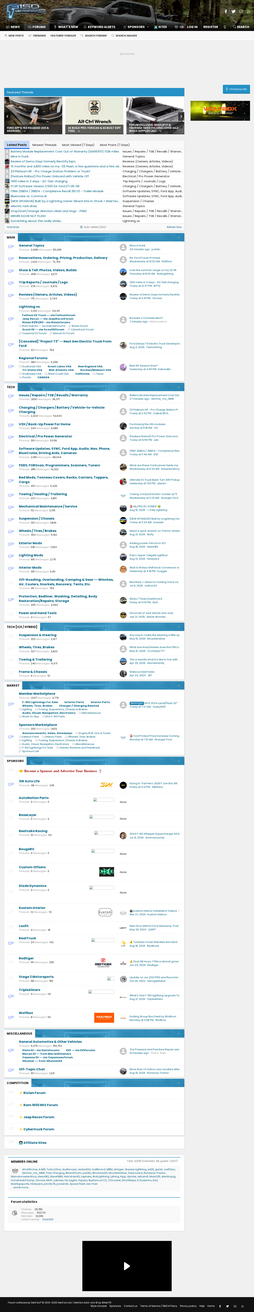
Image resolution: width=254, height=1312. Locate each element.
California (82, 374)
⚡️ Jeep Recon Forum (36, 1117)
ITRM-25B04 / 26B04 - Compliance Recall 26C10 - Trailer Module (171, 451)
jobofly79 (49, 1184)
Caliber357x (160, 413)
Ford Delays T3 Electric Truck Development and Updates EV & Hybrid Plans (177, 343)
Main (11, 237)
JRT (150, 675)
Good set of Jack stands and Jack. (152, 613)
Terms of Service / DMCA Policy (158, 1306)
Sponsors (15, 761)
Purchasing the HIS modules (147, 424)
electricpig (168, 1176)
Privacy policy (188, 1306)
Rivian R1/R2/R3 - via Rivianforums (46, 322)
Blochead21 (99, 1173)
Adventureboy (170, 469)
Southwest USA (31, 374)
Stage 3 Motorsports (36, 976)
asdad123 (84, 1169)
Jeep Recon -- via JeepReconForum (47, 319)
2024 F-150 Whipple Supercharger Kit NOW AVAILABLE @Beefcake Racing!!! (177, 834)
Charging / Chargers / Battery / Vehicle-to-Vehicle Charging (62, 409)
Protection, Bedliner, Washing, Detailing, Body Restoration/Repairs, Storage (58, 598)
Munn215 (154, 1176)
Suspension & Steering (38, 635)
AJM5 (42, 1169)
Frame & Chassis (33, 672)
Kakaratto (164, 369)
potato (156, 249)
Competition (18, 1083)
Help (202, 1306)
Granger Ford (169, 498)
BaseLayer (28, 815)
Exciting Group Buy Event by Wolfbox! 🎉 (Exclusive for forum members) (175, 1016)
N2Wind (167, 261)
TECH (11, 387)
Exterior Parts (74, 702)
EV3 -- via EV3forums (80, 1050)
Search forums (96, 36)
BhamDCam (73, 1173)
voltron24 (151, 586)
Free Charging (55, 1173)
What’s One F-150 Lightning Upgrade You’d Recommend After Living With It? (177, 995)
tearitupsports (20, 1184)
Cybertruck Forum (82, 329)
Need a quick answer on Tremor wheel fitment (159, 531)
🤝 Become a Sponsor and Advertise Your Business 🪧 (60, 771)
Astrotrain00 (72, 1176)
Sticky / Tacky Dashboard (146, 599)
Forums (39, 27)
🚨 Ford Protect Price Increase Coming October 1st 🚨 (164, 736)
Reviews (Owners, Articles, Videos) (48, 294)
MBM (110, 1169)
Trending (39, 36)
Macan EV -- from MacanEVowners (46, 1054)
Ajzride (131, 1176)
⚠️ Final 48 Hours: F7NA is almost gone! (154, 961)
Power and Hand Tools (38, 613)
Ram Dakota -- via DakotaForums (43, 326)
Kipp (123, 1176)
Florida (26, 377)
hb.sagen (71, 1180)
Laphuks (86, 1176)
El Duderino (144, 1180)
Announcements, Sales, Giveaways (47, 733)
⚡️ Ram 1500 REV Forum (38, 1105)
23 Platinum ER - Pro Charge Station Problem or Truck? (164, 410)
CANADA (43, 377)
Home (211, 1306)
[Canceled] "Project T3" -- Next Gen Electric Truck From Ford (65, 343)
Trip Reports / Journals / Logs (43, 282)
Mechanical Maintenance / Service (48, 506)
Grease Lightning (135, 1169)
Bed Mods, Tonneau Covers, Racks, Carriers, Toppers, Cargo (64, 479)
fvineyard (153, 559)
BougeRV (26, 849)
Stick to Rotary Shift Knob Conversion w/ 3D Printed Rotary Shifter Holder (175, 567)
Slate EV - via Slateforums (41, 1050)
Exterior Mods (30, 543)
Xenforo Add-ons (92, 1302)
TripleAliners (29, 990)
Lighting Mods (31, 555)
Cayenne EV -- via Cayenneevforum (47, 1057)
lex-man (92, 1184)
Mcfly (150, 534)
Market (13, 685)
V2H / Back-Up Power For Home (44, 424)
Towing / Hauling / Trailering (43, 494)
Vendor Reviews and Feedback (80, 748)
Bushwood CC (98, 1180)
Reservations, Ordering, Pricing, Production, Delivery (63, 258)
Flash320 (47, 1219)
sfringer (119, 1169)
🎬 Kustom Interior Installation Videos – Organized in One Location (172, 911)
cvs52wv (169, 1169)
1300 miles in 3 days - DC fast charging (154, 282)
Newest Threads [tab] (44, 145)
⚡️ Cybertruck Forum (36, 1129)
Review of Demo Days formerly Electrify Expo (158, 294)
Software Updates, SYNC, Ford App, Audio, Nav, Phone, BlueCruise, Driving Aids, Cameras (64, 450)
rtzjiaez (83, 1180)
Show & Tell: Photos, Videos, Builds (48, 270)
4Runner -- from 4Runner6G (42, 1061)
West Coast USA (58, 374)
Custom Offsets (32, 867)
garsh (159, 1169)
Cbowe (157, 298)
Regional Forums (33, 358)
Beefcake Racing (33, 831)
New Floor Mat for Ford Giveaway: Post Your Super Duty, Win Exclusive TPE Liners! (180, 926)
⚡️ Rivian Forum (32, 1093)
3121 (155, 454)
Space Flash (78, 1184)
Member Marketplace (37, 693)
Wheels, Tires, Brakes (36, 647)
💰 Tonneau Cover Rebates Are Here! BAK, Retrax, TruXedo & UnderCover (177, 942)
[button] (134, 27)
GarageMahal (156, 981)
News (15, 27)
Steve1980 (56, 1176)
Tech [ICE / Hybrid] (22, 627)
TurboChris (54, 1169)
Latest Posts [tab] (17, 145)
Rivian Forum (80, 326)
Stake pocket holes (142, 672)
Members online (24, 1162)
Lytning (114, 1176)
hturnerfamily (155, 663)
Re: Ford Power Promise (145, 258)
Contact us (131, 1306)
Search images (126, 36)
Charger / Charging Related (79, 706)
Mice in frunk (137, 245)
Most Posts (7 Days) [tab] (115, 145)
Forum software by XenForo (40, 1302)
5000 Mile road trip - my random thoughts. (91, 129)
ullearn (161, 483)
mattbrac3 (98, 1169)
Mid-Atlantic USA (61, 370)
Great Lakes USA (59, 366)
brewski (158, 522)
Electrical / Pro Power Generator (45, 436)
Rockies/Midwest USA (95, 370)
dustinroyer (69, 1169)
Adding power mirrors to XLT (148, 543)
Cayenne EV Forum (34, 333)
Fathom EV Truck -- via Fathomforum (48, 315)
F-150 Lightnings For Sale (40, 702)
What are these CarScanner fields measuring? (160, 465)
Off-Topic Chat (32, 1069)
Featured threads (63, 36)
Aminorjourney (155, 837)
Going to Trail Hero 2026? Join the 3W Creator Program (165, 783)
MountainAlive (156, 639)
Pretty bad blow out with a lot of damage (154, 129)
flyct (155, 602)
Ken (155, 1180)
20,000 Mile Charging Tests (25, 130)
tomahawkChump (22, 1180)
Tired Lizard (135, 1173)
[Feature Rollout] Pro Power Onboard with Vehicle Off (164, 436)
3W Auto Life (29, 781)
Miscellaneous (91, 713)
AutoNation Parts (34, 798)
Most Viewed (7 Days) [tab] (78, 145)
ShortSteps (129, 1180)
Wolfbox (26, 1013)
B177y (157, 286)
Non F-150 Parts (55, 716)
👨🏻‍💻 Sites (160, 27)
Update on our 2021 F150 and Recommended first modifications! (170, 977)
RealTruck (27, 938)
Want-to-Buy (30, 716)
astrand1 (142, 1176)
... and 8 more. (20, 1187)
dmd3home (30, 1169)
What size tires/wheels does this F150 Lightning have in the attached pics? (176, 647)
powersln (63, 1184)
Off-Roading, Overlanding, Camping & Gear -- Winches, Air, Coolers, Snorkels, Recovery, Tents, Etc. (66, 581)
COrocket (114, 1180)
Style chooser (98, 1306)
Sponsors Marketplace (38, 725)
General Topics (31, 245)
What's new (68, 27)
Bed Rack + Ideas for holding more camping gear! (162, 582)
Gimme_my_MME (162, 399)
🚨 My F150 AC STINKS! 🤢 (145, 506)
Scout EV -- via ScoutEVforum (43, 329)
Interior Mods (30, 567)
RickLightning (165, 274)
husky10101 (159, 707)
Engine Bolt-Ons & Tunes (95, 733)
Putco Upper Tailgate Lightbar (149, 555)
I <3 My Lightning (157, 510)
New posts (15, 36)
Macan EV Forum (64, 333)
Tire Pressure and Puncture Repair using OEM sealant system (169, 1049)
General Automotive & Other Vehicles (50, 1041)
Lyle (156, 440)
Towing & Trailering (35, 659)
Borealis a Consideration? (146, 318)
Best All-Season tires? (144, 366)
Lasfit (24, 926)
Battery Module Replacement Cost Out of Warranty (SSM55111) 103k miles (176, 395)
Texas (100, 374)
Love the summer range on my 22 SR (153, 270)
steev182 (152, 547)
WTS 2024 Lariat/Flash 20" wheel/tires (162, 703)
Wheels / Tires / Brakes (37, 531)
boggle (162, 571)
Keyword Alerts (101, 27)
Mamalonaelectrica (24, 1176)
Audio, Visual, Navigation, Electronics (49, 713)
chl (156, 428)
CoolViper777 (156, 651)
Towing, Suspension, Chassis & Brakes (63, 709)
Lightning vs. (29, 306)
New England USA (90, 366)
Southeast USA (31, 366)
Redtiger (26, 958)
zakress (58, 1180)
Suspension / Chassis (36, 518)
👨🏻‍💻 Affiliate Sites (32, 1142)
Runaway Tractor (158, 1073)
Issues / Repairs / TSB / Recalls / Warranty (53, 395)
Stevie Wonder (156, 617)
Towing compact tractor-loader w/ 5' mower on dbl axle (166, 494)
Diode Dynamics (32, 886)
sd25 (151, 1169)
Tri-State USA (32, 370)
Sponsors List (30, 751)
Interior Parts (100, 702)
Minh (49, 1180)
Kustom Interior (32, 908)
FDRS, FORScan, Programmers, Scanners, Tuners (59, 465)
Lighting (27, 709)
